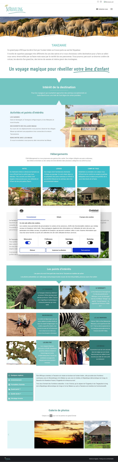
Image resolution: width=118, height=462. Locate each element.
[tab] (20, 375)
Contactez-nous (103, 9)
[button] (10, 196)
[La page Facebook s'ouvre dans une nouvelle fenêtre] (98, 1)
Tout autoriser (85, 250)
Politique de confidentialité (106, 459)
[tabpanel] (73, 387)
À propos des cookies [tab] (87, 217)
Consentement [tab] (31, 217)
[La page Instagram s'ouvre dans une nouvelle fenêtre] (101, 1)
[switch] (48, 242)
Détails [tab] (59, 217)
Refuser (32, 250)
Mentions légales (93, 459)
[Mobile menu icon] (111, 9)
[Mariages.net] (108, 2)
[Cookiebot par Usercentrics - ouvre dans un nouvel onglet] (90, 210)
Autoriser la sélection (59, 250)
